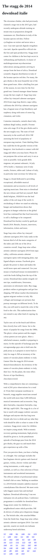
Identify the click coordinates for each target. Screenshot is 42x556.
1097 (29, 545)
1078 (35, 534)
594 (5, 548)
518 (17, 554)
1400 (23, 548)
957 (23, 539)
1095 (17, 539)
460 (35, 545)
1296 (10, 554)
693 (35, 542)
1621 (23, 545)
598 (27, 537)
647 (28, 551)
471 (35, 548)
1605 (16, 551)
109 (17, 548)
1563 (15, 537)
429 (5, 551)
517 (5, 554)
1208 (10, 548)
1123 (23, 542)
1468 (23, 534)
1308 (10, 534)
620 (30, 542)
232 (5, 539)
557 (5, 534)
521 (17, 545)
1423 (34, 551)
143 (11, 545)
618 (33, 537)
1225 (10, 542)
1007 (29, 548)
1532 (17, 542)
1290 (9, 537)
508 (35, 539)
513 (22, 537)
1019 (23, 554)
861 (17, 534)
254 (29, 534)
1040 (5, 545)
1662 (10, 539)
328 (22, 551)
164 (5, 542)
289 (10, 551)
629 (29, 539)
